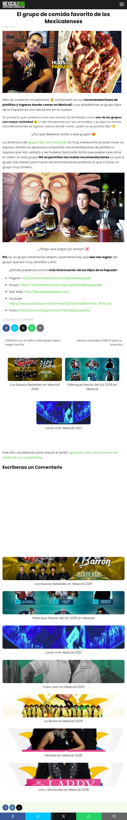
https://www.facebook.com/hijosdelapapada (56, 278)
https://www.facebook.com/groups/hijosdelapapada (61, 285)
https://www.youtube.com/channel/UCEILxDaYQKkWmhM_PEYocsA (60, 303)
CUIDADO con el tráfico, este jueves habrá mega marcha (32, 342)
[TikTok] (19, 808)
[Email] (40, 328)
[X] (23, 328)
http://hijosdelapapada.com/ (47, 292)
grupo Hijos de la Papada (47, 142)
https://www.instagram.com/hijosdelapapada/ (54, 310)
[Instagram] (12, 808)
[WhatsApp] (31, 328)
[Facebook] (6, 328)
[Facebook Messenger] (14, 328)
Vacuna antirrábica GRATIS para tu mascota (99, 342)
